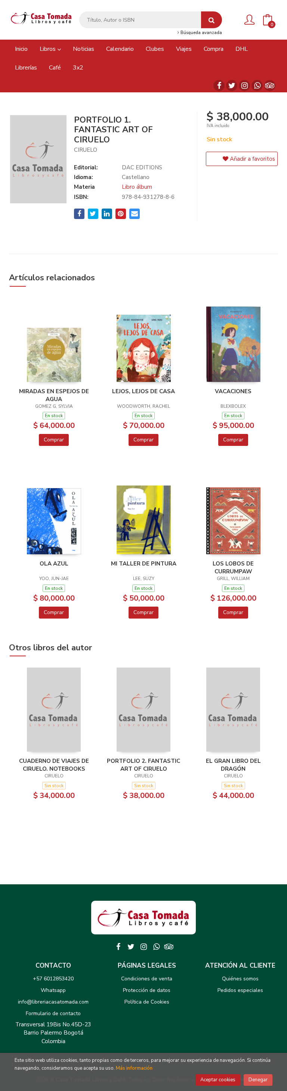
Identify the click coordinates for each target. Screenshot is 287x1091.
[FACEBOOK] (219, 85)
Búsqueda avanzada (200, 33)
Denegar (258, 1079)
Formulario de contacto (53, 1013)
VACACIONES (233, 391)
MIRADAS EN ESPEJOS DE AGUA (54, 395)
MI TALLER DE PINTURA (143, 563)
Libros (48, 49)
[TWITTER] (231, 85)
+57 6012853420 (53, 978)
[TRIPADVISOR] (269, 85)
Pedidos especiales (240, 990)
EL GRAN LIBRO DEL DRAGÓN (233, 764)
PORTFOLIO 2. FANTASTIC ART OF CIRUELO (143, 764)
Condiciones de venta (146, 978)
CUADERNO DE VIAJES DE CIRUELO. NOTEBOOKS (54, 764)
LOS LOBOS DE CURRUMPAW (233, 567)
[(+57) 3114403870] (257, 85)
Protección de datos (146, 990)
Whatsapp (53, 990)
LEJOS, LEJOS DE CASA (143, 391)
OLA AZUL (54, 563)
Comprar (54, 439)
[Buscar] (211, 20)
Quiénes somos (240, 978)
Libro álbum (137, 187)
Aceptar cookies (217, 1079)
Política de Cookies (146, 1001)
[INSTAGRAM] (244, 85)
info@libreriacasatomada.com (53, 1001)
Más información (134, 1068)
